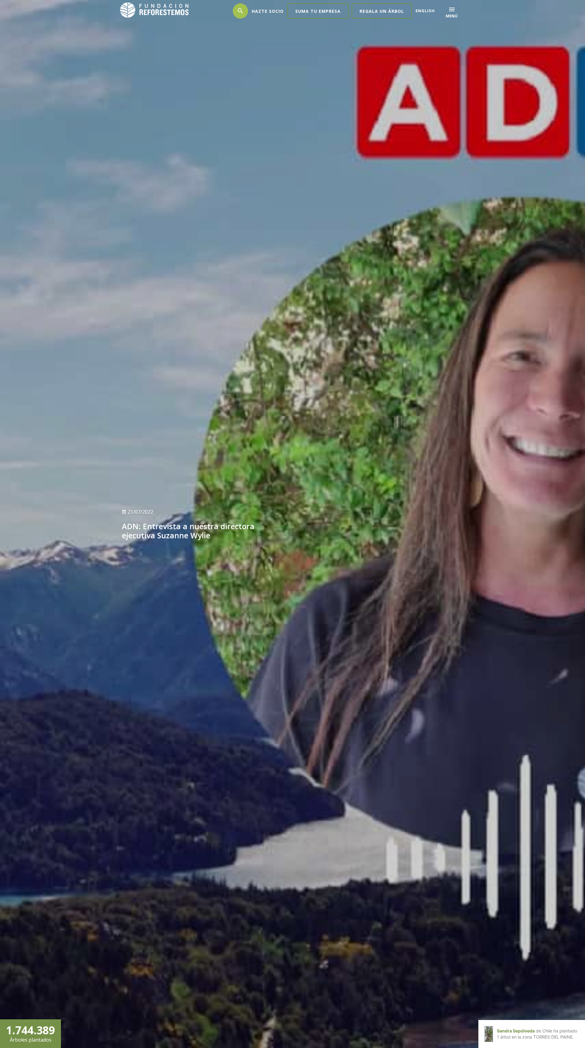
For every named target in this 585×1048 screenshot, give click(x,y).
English (425, 10)
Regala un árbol (382, 11)
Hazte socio (268, 11)
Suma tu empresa (318, 11)
